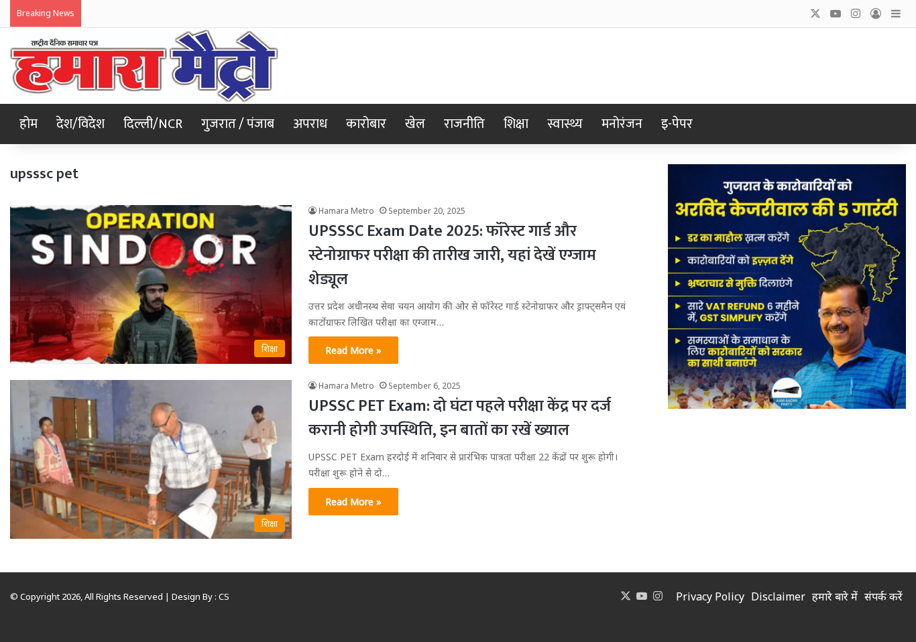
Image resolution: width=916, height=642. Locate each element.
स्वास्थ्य (565, 124)
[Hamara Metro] (144, 66)
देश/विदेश (80, 124)
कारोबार (366, 124)
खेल (415, 124)
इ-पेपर (677, 124)
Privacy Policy (710, 596)
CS (224, 596)
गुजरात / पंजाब (237, 124)
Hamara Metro (346, 210)
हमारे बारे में (835, 596)
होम (28, 124)
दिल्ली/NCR (152, 124)
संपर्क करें (883, 596)
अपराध (310, 124)
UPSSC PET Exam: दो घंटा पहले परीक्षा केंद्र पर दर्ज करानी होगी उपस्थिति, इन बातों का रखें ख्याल (459, 418)
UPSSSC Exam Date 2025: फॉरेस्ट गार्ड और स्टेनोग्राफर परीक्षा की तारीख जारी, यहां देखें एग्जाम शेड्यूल (452, 255)
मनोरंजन (622, 124)
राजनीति (464, 124)
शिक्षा (516, 124)
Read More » (353, 350)
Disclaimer (778, 596)
